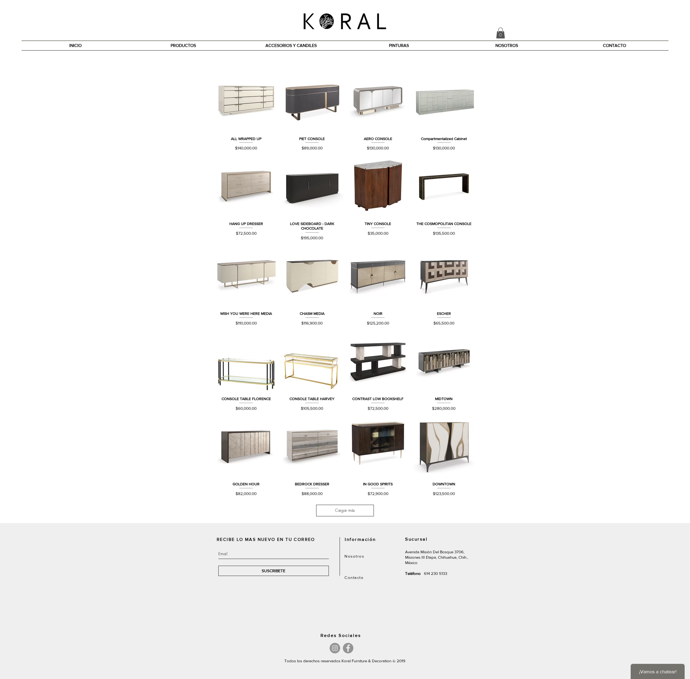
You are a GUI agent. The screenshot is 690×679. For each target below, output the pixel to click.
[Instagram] (335, 648)
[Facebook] (348, 648)
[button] (500, 33)
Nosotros (354, 556)
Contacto (354, 577)
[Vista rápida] (246, 100)
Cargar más (345, 510)
